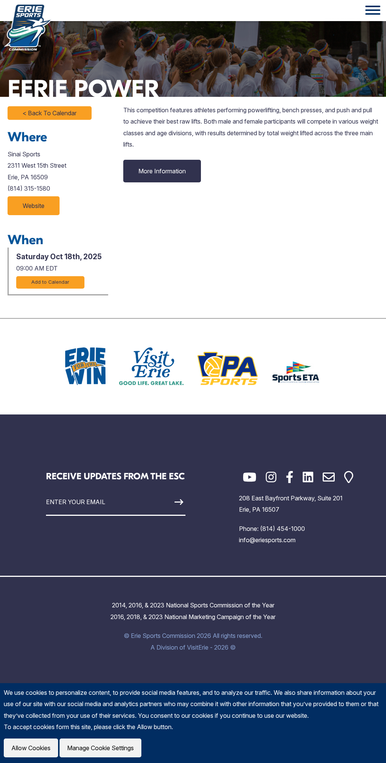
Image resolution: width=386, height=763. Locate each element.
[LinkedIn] (308, 477)
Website (33, 205)
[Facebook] (289, 477)
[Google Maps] (348, 477)
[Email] (329, 477)
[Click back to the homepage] (28, 27)
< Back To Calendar (50, 113)
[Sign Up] (167, 502)
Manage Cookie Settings (100, 748)
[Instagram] (271, 477)
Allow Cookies (31, 748)
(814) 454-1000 (282, 528)
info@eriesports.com (267, 540)
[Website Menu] (373, 10)
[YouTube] (249, 477)
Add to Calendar (50, 282)
